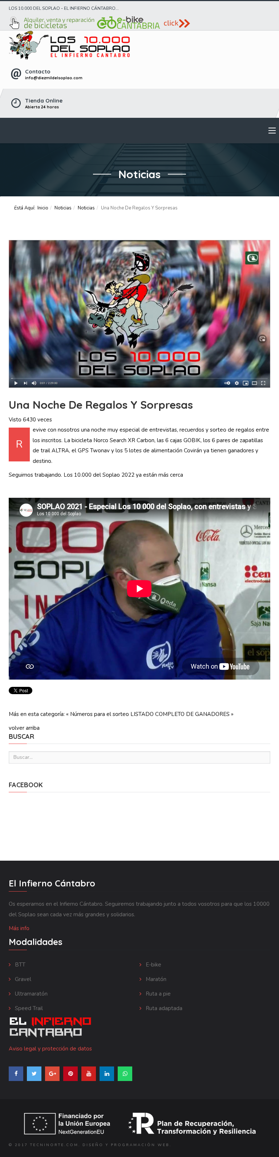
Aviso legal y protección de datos (50, 1048)
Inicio (42, 208)
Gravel (22, 979)
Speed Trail (28, 1008)
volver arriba (24, 728)
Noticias (63, 208)
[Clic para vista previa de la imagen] (139, 314)
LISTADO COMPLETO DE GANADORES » (182, 714)
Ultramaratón (30, 993)
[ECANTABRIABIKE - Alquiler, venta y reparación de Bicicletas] (139, 23)
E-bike (152, 964)
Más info (19, 928)
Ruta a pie (157, 993)
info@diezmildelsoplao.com (53, 77)
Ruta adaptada (163, 1008)
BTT (19, 964)
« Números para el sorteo (97, 714)
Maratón (155, 979)
